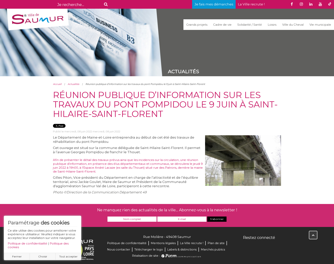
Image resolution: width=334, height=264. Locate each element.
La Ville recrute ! (251, 4)
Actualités (73, 84)
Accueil (57, 84)
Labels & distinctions (182, 249)
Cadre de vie (222, 24)
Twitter (254, 245)
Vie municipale (320, 24)
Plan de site (216, 243)
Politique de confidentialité (27, 243)
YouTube (263, 245)
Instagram (271, 245)
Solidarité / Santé (249, 24)
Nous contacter (118, 249)
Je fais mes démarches (213, 4)
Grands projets (196, 24)
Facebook (246, 245)
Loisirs (272, 24)
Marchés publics (213, 249)
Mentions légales (163, 243)
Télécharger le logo (148, 249)
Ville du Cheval (293, 24)
